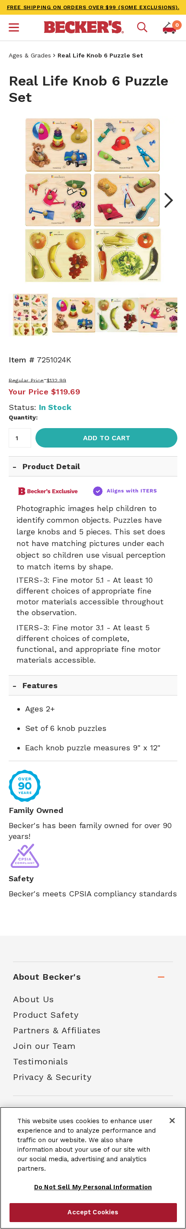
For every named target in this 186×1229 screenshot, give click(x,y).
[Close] (172, 1120)
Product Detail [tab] (51, 466)
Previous (21, 200)
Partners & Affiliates (57, 1030)
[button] (14, 28)
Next (164, 200)
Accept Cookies (92, 1212)
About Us (33, 999)
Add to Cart (106, 438)
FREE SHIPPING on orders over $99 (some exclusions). (93, 7)
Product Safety (45, 1015)
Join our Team (44, 1046)
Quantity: (23, 417)
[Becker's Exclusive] (51, 491)
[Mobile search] (142, 27)
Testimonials (40, 1061)
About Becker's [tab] (46, 977)
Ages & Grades (30, 55)
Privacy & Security (52, 1077)
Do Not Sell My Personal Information (93, 1187)
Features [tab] (40, 685)
